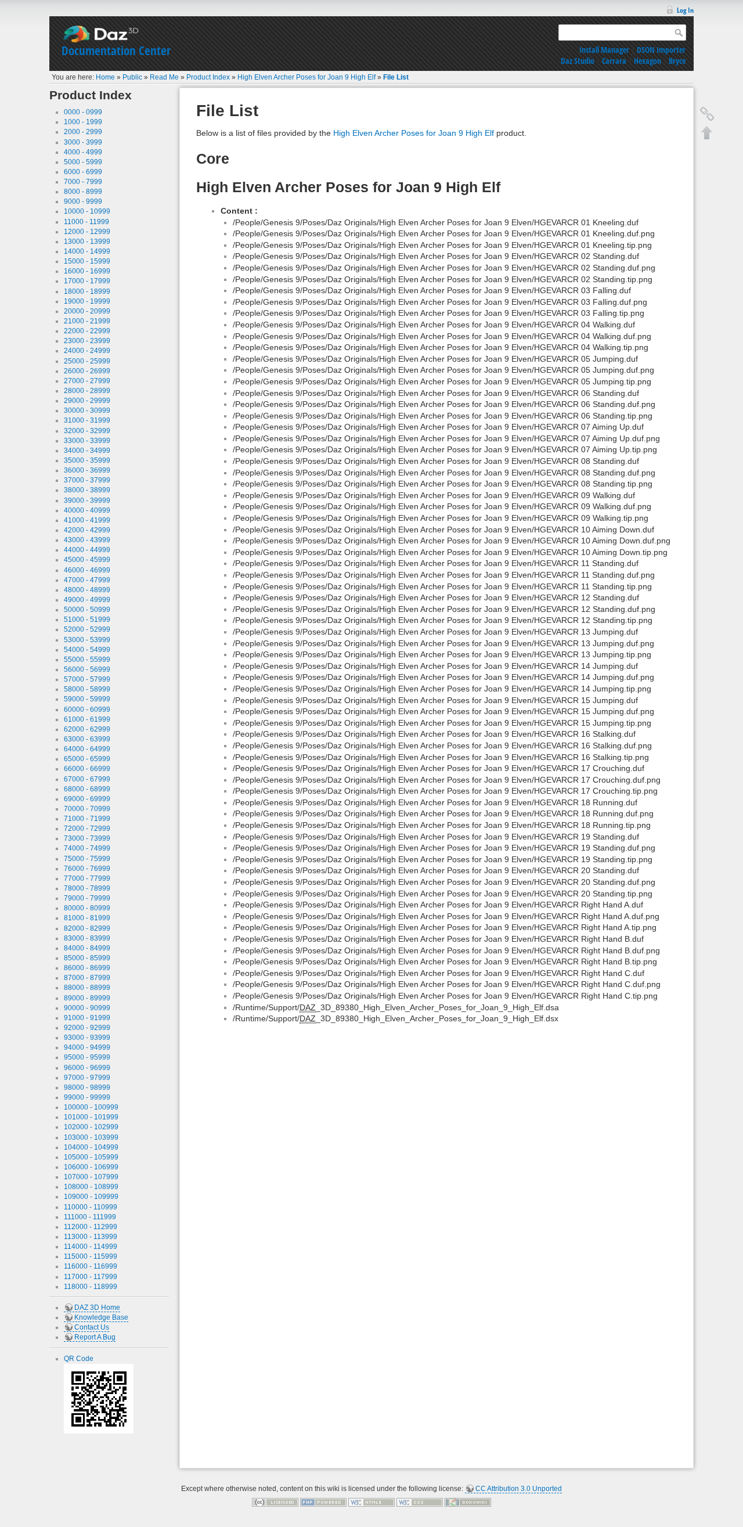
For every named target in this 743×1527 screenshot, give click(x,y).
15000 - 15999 (87, 261)
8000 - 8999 (83, 192)
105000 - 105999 (91, 1157)
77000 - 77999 (87, 878)
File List (396, 77)
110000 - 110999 (90, 1207)
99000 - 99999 (87, 1097)
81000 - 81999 (87, 918)
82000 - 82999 (87, 928)
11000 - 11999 (86, 222)
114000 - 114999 (90, 1247)
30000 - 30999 (87, 410)
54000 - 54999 (87, 650)
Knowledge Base (101, 1317)
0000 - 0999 (83, 112)
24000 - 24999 (87, 351)
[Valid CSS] (419, 1502)
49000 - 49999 (87, 600)
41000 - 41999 (87, 520)
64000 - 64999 (87, 749)
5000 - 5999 (83, 162)
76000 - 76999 (87, 869)
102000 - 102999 (91, 1127)
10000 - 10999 (87, 211)
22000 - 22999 (87, 331)
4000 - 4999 (83, 152)
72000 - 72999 (87, 828)
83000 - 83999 (87, 938)
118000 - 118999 (90, 1287)
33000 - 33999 (87, 441)
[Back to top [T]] (707, 132)
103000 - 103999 (91, 1137)
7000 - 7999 (83, 182)
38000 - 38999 (87, 490)
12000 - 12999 (87, 232)
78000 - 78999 (87, 888)
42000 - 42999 (87, 530)
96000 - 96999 (87, 1068)
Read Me (164, 77)
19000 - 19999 (87, 301)
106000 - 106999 (91, 1167)
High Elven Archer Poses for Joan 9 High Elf (306, 77)
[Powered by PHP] (323, 1502)
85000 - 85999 (87, 958)
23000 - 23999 (87, 341)
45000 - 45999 (87, 560)
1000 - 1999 (83, 122)
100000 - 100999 (91, 1107)
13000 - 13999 (87, 241)
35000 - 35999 (87, 460)
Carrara (614, 60)
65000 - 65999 (87, 759)
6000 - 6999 (83, 172)
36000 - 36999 (87, 470)
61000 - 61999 (87, 719)
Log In (685, 10)
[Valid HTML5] (371, 1502)
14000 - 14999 (87, 251)
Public (132, 77)
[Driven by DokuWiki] (468, 1502)
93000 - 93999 (87, 1037)
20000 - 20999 (87, 311)
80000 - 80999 (87, 908)
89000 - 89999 (87, 998)
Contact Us (91, 1327)
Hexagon (647, 60)
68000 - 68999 (87, 789)
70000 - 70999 (87, 809)
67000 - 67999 (87, 779)
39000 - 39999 (87, 500)
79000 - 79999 (87, 898)
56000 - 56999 (87, 669)
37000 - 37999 (87, 480)
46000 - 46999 (87, 570)
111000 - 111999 (90, 1217)
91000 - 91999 (87, 1018)
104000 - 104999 (91, 1147)
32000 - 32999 (87, 431)
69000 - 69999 (87, 799)
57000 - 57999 (87, 679)
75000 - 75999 (87, 859)
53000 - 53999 (87, 640)
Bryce (677, 60)
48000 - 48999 (87, 590)
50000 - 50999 (87, 610)
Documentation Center (116, 50)
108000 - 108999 (91, 1187)
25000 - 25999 (87, 361)
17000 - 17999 (87, 281)
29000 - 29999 (87, 401)
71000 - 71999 (87, 819)
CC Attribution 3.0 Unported (518, 1489)
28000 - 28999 (87, 391)
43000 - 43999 (87, 540)
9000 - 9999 (83, 201)
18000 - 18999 (87, 291)
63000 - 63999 (87, 739)
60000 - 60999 (87, 709)
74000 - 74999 (87, 848)
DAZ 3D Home (97, 1307)
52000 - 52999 (87, 629)
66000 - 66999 (87, 769)
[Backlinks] (707, 114)
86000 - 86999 (87, 968)
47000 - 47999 (87, 580)
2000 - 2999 (83, 132)
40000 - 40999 (87, 510)
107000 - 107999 (91, 1177)
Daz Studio (577, 60)
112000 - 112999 (90, 1227)
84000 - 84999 (87, 948)
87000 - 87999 (87, 978)
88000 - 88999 (87, 988)
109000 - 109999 (91, 1197)
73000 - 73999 (87, 838)
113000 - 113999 (90, 1237)
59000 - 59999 (87, 699)
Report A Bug (95, 1337)
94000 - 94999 (87, 1047)
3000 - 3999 (83, 142)
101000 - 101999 (91, 1117)
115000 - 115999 (90, 1256)
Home (105, 77)
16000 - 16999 (87, 271)
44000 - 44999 (87, 550)
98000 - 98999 (87, 1087)
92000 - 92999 (87, 1028)
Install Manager (604, 49)
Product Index (208, 77)
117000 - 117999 (90, 1277)
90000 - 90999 (87, 1008)
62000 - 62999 (87, 729)
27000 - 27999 (87, 381)
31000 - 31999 (87, 420)
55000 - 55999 (87, 660)
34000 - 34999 (87, 450)
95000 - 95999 (87, 1057)
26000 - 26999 (87, 371)
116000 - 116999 (90, 1266)
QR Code (78, 1359)
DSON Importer (661, 49)
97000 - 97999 (87, 1078)
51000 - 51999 (87, 619)
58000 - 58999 (87, 689)
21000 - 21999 (87, 321)
